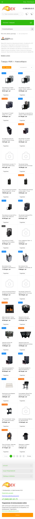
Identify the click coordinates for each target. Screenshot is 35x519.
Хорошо (17, 515)
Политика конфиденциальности (10, 496)
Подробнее (5, 95)
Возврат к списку (5, 55)
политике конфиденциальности (10, 511)
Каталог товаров (8, 22)
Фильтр (8, 67)
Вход (24, 2)
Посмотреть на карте (7, 493)
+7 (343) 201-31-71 (28, 8)
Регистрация (30, 2)
